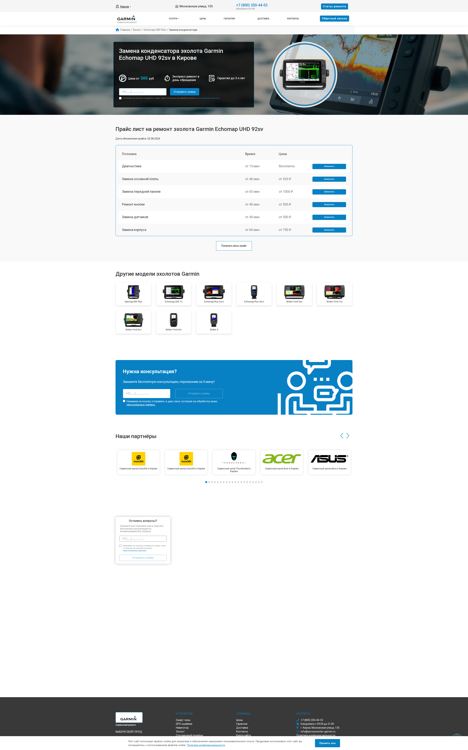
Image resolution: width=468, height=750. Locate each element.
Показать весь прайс (234, 245)
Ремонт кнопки (133, 204)
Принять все (327, 743)
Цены (203, 18)
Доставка (263, 18)
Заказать (329, 166)
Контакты (293, 18)
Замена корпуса (134, 230)
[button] (341, 436)
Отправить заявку (185, 91)
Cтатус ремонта (334, 6)
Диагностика (131, 166)
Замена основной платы (140, 179)
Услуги (173, 18)
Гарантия (229, 18)
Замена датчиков (135, 217)
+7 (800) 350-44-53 (251, 5)
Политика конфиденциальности (206, 745)
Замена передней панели (141, 191)
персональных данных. (208, 98)
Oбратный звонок (334, 18)
